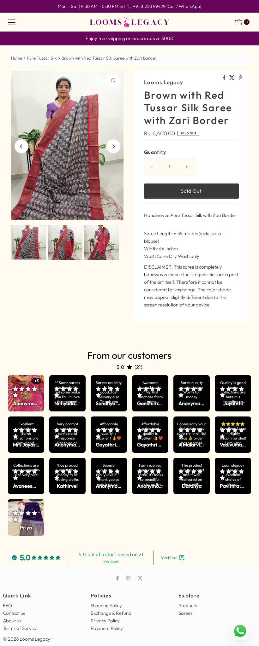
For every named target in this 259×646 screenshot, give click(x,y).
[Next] (113, 146)
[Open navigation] (11, 22)
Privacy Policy (105, 621)
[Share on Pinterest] (240, 78)
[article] (26, 393)
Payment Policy (107, 628)
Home (16, 58)
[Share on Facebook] (224, 78)
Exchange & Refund (111, 613)
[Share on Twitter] (232, 78)
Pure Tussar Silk (42, 58)
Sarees (185, 613)
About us (12, 621)
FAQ (7, 605)
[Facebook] (117, 578)
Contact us (14, 613)
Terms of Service (20, 628)
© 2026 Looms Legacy (26, 639)
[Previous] (21, 146)
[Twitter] (140, 578)
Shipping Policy (106, 605)
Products (187, 605)
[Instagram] (128, 578)
